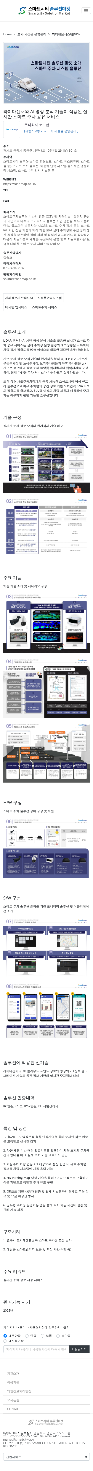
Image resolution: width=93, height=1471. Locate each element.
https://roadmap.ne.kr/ (19, 184)
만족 (33, 1335)
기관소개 (13, 1373)
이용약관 (13, 1382)
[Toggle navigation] (86, 10)
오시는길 (13, 1400)
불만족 (66, 1335)
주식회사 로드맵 (36, 124)
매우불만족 (16, 1341)
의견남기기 (79, 1349)
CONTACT (14, 1409)
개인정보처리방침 (19, 1391)
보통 (49, 1335)
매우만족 (15, 1335)
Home (7, 34)
